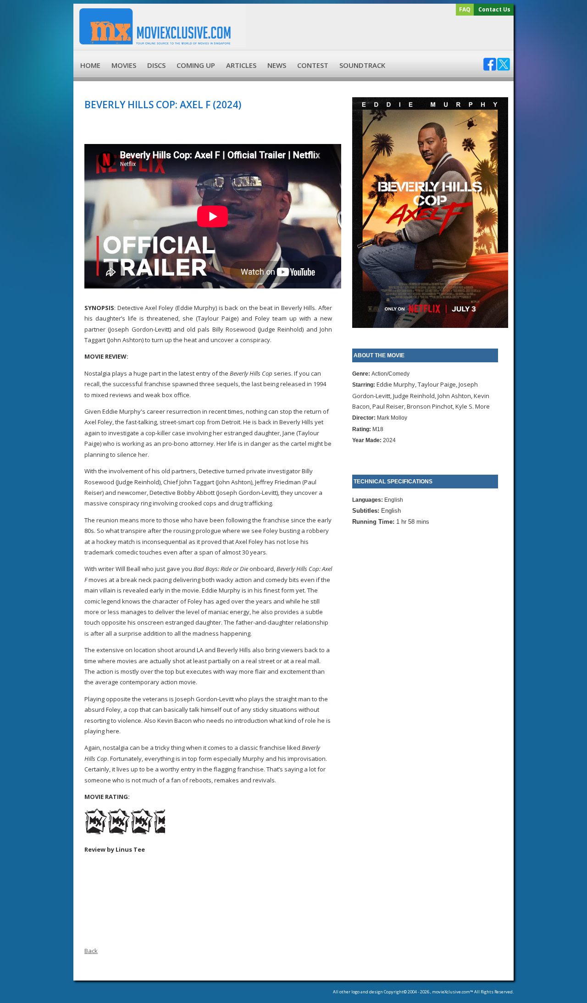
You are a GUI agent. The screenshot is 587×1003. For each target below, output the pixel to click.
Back (91, 951)
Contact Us (494, 9)
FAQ (465, 9)
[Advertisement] (378, 33)
